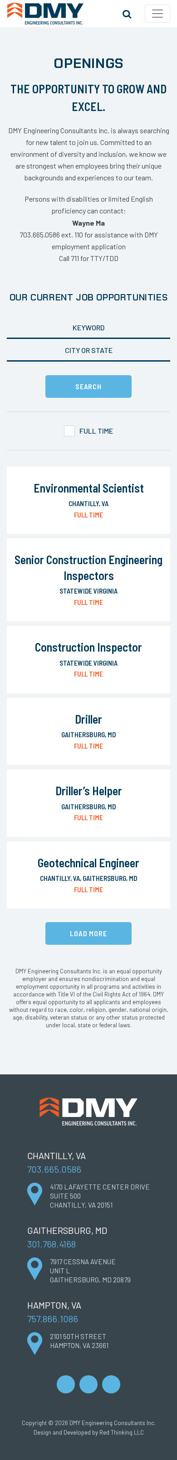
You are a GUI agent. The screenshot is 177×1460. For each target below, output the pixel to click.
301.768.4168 (51, 1243)
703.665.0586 (54, 1169)
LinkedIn (66, 1384)
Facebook (88, 1384)
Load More (88, 933)
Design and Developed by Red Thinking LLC (89, 1432)
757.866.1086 (52, 1318)
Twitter (111, 1384)
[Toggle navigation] (157, 14)
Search (127, 14)
